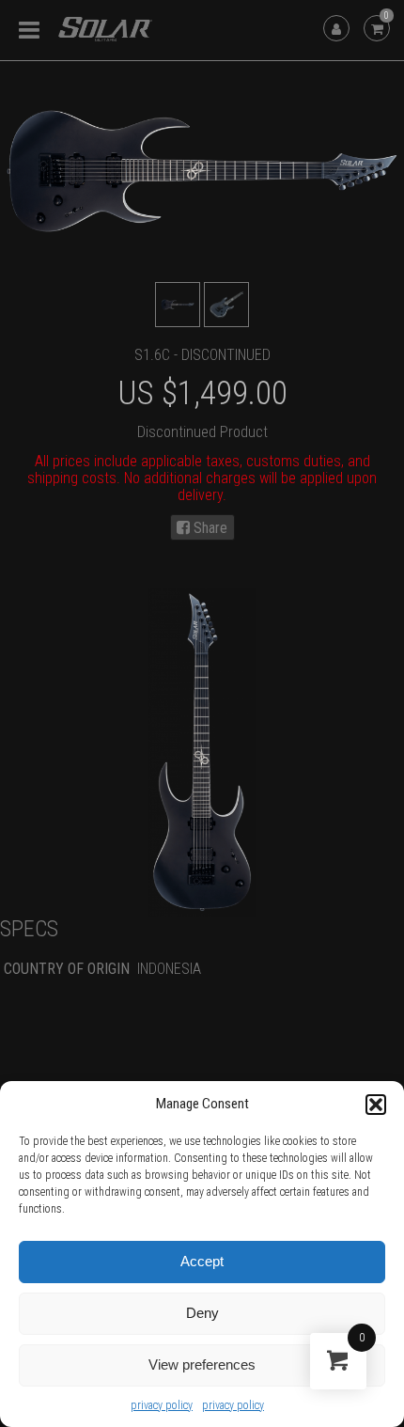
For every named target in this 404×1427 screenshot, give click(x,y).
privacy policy (162, 1405)
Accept (202, 1261)
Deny (202, 1313)
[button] (375, 1104)
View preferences (202, 1364)
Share (208, 528)
